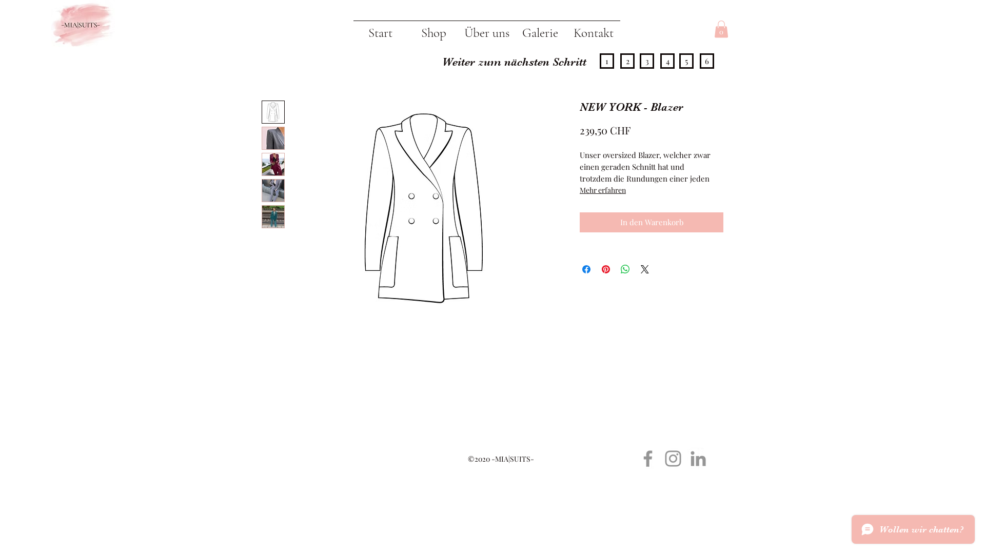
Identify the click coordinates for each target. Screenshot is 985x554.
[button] (721, 29)
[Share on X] (645, 269)
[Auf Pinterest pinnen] (606, 269)
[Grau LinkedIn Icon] (698, 458)
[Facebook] (648, 458)
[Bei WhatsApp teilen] (625, 269)
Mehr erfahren (603, 190)
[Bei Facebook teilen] (586, 269)
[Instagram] (673, 458)
